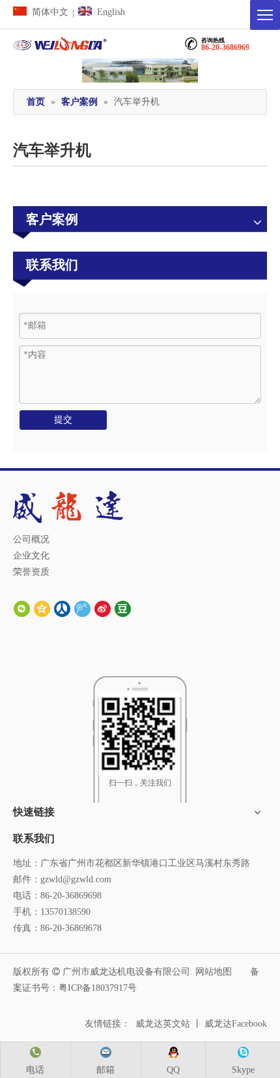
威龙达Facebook (235, 1024)
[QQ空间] (42, 608)
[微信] (22, 608)
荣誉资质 (31, 572)
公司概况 (31, 539)
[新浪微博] (102, 608)
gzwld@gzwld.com (75, 879)
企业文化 (31, 555)
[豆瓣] (123, 608)
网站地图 (213, 972)
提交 (63, 420)
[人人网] (62, 608)
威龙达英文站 (162, 1024)
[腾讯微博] (82, 608)
